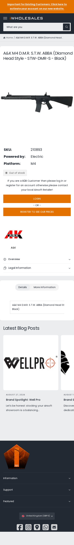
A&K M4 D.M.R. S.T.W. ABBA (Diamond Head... (39, 37)
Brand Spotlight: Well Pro (23, 400)
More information (44, 287)
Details (22, 287)
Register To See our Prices (37, 212)
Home (9, 37)
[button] (5, 18)
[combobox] (37, 27)
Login (37, 198)
